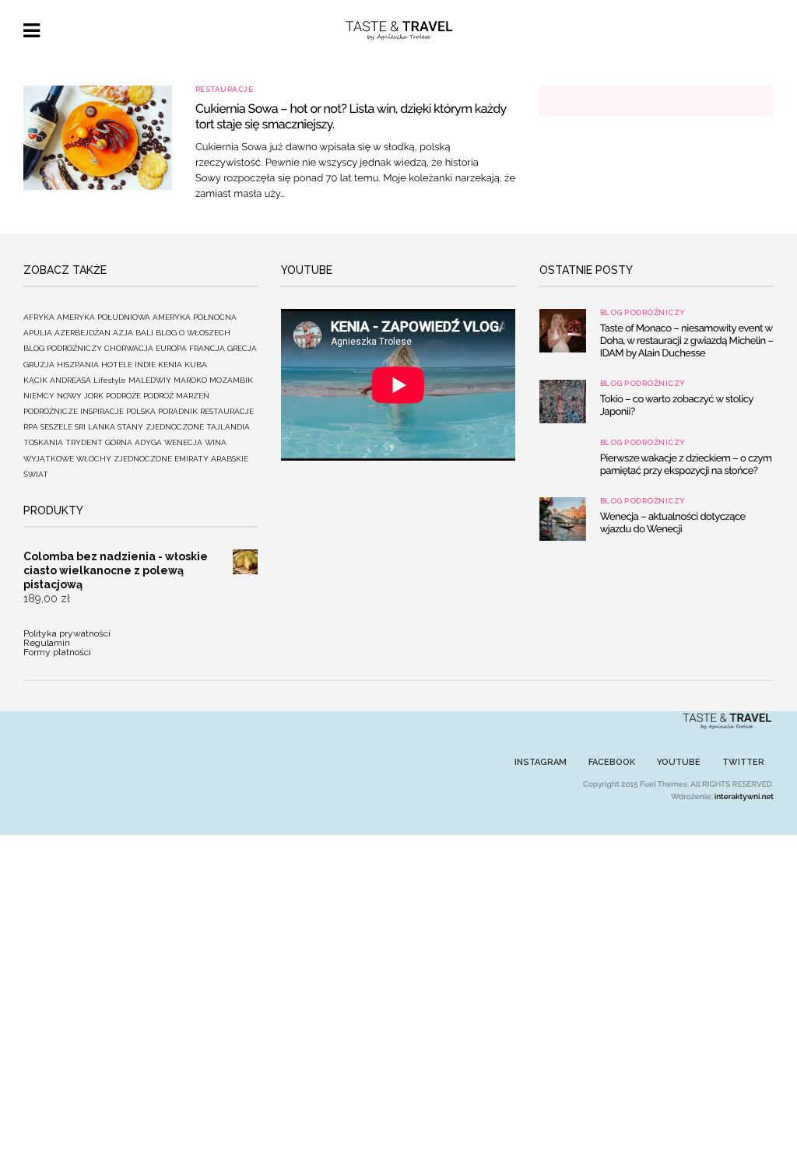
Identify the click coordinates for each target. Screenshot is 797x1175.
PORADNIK (178, 411)
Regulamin (46, 642)
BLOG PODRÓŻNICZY (62, 348)
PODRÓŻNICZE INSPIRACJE (73, 411)
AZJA (123, 332)
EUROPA (171, 348)
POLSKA (141, 411)
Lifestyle (109, 380)
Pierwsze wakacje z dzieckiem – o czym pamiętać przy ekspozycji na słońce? (686, 465)
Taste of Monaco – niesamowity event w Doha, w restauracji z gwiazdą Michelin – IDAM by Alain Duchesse (687, 341)
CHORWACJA (128, 348)
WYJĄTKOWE (48, 458)
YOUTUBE (678, 762)
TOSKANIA (43, 442)
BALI (144, 332)
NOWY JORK (80, 395)
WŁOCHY (93, 458)
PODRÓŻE (123, 395)
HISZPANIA (78, 364)
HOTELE (116, 364)
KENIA (170, 364)
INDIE (145, 364)
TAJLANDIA (228, 427)
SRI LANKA (95, 427)
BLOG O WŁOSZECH (193, 332)
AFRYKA (38, 317)
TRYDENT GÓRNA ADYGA (113, 442)
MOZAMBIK (231, 380)
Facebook (611, 762)
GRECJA (242, 348)
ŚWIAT (35, 474)
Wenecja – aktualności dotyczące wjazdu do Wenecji (673, 523)
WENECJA (183, 442)
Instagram (540, 762)
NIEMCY (38, 395)
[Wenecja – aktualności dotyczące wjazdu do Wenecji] (562, 519)
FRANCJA (207, 348)
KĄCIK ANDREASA (57, 380)
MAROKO (190, 380)
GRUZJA (38, 364)
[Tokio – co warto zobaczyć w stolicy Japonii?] (562, 401)
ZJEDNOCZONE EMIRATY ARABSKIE (181, 458)
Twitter (743, 762)
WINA (215, 442)
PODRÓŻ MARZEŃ (176, 395)
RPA (30, 427)
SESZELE (56, 427)
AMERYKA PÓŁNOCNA (195, 317)
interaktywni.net (744, 797)
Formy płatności (57, 652)
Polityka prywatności (67, 633)
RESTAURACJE (224, 89)
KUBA (195, 364)
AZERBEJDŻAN (82, 332)
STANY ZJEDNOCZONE (161, 427)
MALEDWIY (149, 380)
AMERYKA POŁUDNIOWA (103, 317)
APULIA (37, 332)
